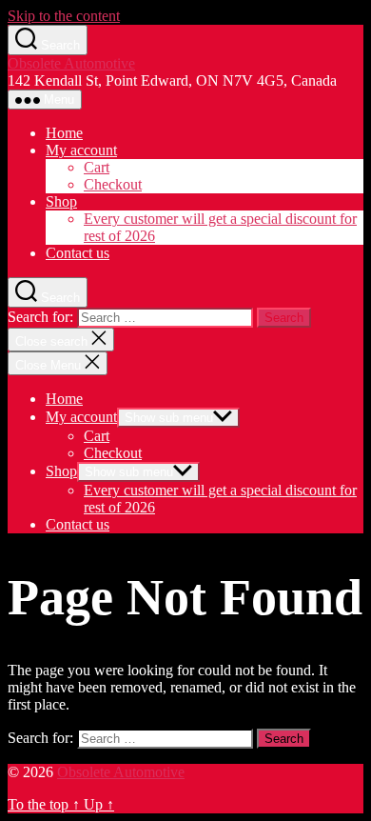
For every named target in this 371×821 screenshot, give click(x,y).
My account (81, 150)
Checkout (113, 184)
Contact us (77, 253)
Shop (61, 201)
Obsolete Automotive (71, 63)
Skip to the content (64, 16)
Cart (96, 167)
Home (64, 133)
